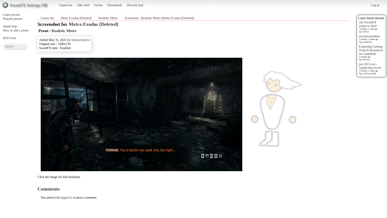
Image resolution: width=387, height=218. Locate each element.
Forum (98, 5)
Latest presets (11, 14)
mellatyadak (369, 73)
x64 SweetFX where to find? (368, 24)
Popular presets (12, 18)
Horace (366, 59)
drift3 (366, 31)
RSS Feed (9, 38)
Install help (10, 26)
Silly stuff (83, 5)
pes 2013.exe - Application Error (370, 65)
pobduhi (367, 41)
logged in (66, 197)
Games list (65, 5)
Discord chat (135, 5)
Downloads (114, 5)
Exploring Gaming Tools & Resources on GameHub (371, 50)
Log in (375, 5)
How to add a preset (16, 30)
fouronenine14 (80, 40)
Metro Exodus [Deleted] (76, 18)
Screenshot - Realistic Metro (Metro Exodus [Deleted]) (159, 18)
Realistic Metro (108, 18)
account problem (369, 36)
